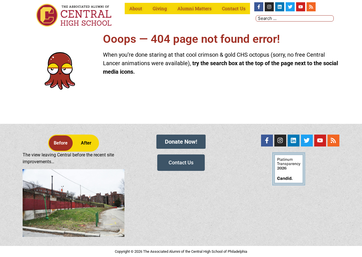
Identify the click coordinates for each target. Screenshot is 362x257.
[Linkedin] (279, 6)
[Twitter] (290, 6)
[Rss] (311, 6)
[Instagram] (269, 6)
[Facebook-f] (258, 6)
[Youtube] (300, 6)
